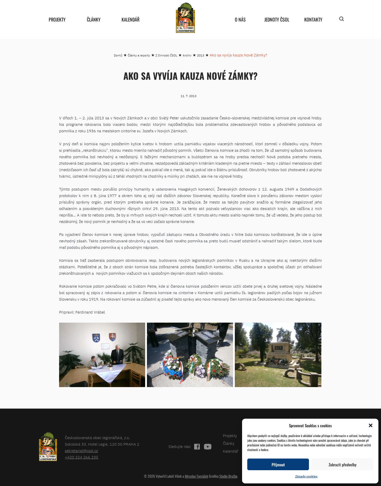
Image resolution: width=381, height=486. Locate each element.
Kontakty (313, 19)
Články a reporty (139, 55)
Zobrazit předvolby (342, 464)
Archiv (187, 55)
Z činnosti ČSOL (166, 55)
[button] (370, 425)
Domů (118, 55)
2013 (200, 55)
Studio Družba (228, 476)
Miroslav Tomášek (196, 476)
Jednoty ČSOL (276, 19)
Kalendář (130, 19)
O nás (240, 19)
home (185, 18)
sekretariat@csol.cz (81, 450)
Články (94, 19)
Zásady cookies (306, 476)
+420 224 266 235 (81, 457)
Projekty (57, 19)
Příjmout (278, 464)
